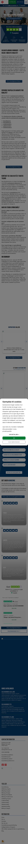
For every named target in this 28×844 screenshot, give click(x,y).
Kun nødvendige (14, 442)
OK (14, 438)
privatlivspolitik (7, 431)
